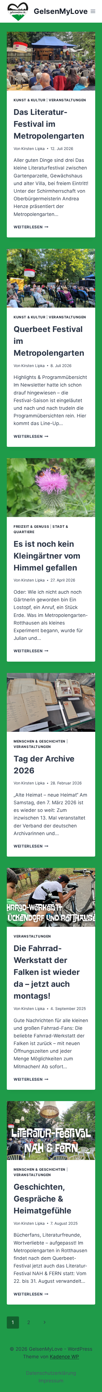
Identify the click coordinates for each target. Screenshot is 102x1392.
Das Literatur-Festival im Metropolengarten (49, 124)
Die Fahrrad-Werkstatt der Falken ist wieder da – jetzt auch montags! (47, 972)
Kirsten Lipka (33, 148)
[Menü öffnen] (93, 11)
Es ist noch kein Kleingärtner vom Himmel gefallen (47, 555)
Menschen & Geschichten (39, 741)
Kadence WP (64, 1356)
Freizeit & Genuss (31, 526)
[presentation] (51, 61)
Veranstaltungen (67, 100)
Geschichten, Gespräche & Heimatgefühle (42, 1198)
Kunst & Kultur (29, 100)
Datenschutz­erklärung (51, 1373)
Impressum (51, 1381)
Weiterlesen (31, 227)
